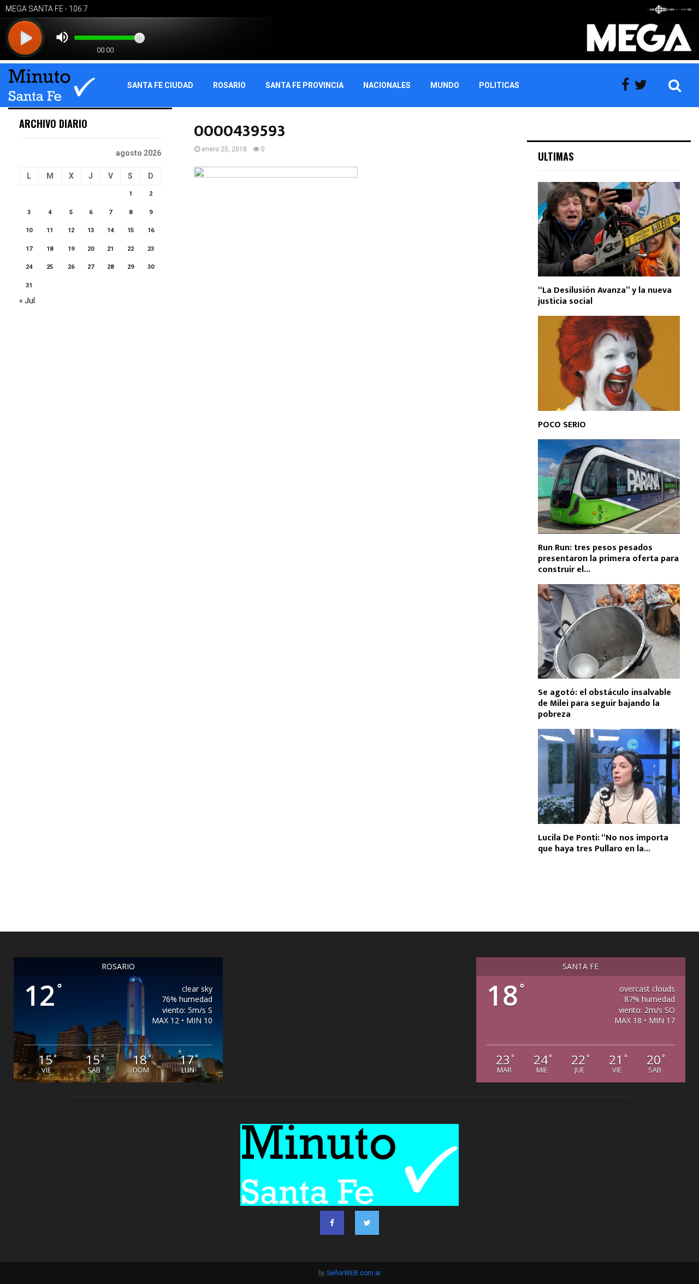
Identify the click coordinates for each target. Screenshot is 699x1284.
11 (49, 230)
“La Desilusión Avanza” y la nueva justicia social (605, 296)
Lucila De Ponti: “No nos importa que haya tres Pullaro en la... (603, 843)
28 (110, 266)
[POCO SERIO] (609, 363)
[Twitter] (644, 85)
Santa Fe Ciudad (160, 85)
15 (130, 230)
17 (29, 248)
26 (71, 266)
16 (150, 230)
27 (90, 266)
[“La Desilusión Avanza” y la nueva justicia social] (609, 229)
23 (150, 248)
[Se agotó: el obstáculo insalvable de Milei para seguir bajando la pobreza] (609, 631)
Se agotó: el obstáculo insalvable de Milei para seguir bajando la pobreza (604, 703)
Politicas (499, 85)
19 (71, 248)
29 (130, 266)
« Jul (27, 300)
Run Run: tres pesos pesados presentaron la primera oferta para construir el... (608, 558)
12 (71, 230)
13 (90, 230)
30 (150, 266)
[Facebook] (628, 85)
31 (29, 285)
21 (110, 248)
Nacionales (387, 85)
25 (49, 266)
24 (29, 266)
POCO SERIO (562, 424)
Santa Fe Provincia (304, 85)
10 (29, 230)
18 (49, 248)
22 (130, 248)
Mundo (444, 85)
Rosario (229, 85)
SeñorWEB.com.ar (354, 1273)
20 (90, 248)
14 (110, 230)
